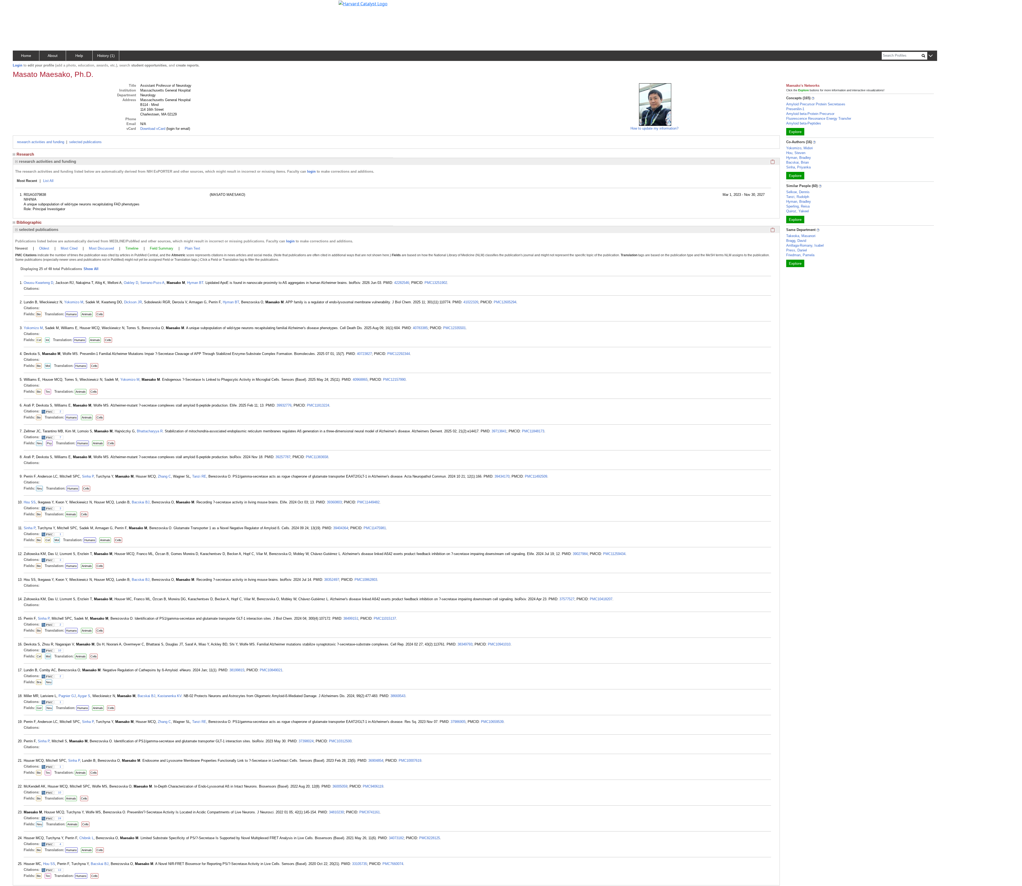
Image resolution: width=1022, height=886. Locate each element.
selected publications (85, 142)
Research (25, 154)
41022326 (470, 302)
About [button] (52, 55)
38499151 (350, 618)
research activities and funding (40, 142)
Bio (39, 314)
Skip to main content (22, 6)
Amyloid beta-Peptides (803, 123)
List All (48, 181)
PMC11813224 (318, 405)
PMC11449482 (368, 502)
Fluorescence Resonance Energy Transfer (818, 119)
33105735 (359, 864)
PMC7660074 (392, 864)
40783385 (420, 328)
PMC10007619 (410, 761)
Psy (49, 443)
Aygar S (84, 696)
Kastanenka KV (170, 696)
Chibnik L (86, 838)
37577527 (566, 599)
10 (59, 650)
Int (47, 340)
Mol (48, 365)
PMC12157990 (394, 380)
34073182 (396, 838)
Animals (87, 314)
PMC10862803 (366, 580)
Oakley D (131, 283)
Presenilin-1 (795, 109)
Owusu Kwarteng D (38, 283)
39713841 (499, 431)
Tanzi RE (199, 476)
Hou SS (30, 502)
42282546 (401, 283)
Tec (48, 391)
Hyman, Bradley (798, 158)
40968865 (360, 380)
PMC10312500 (340, 741)
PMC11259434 (614, 554)
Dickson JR (133, 302)
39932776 (284, 405)
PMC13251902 (436, 283)
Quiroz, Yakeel (797, 211)
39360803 (334, 502)
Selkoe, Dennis (798, 192)
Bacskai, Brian (797, 162)
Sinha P (88, 476)
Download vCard (152, 129)
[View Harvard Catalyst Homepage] (363, 3)
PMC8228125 (429, 838)
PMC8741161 (369, 812)
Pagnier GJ (67, 696)
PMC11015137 (385, 618)
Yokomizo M (73, 302)
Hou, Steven (795, 153)
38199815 (236, 670)
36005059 (339, 786)
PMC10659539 (492, 722)
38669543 (397, 696)
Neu (39, 443)
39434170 (501, 476)
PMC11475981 (375, 528)
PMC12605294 (505, 302)
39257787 (282, 457)
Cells (100, 314)
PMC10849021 (271, 670)
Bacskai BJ (141, 502)
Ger (39, 708)
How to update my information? (654, 128)
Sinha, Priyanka (798, 167)
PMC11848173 (533, 431)
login (311, 171)
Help (79, 55)
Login (17, 65)
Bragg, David (796, 241)
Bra (39, 682)
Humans (71, 314)
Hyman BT (195, 283)
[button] (930, 56)
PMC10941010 (499, 644)
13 (59, 869)
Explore (795, 132)
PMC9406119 (373, 786)
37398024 (306, 741)
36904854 (375, 761)
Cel (39, 340)
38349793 (465, 644)
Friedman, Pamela (800, 255)
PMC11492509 (536, 476)
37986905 (458, 722)
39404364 (340, 528)
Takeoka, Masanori (800, 236)
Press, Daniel (796, 250)
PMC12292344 (398, 354)
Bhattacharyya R (150, 431)
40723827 (364, 354)
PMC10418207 (601, 599)
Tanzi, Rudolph (797, 197)
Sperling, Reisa (798, 206)
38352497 (331, 580)
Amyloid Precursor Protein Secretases (815, 104)
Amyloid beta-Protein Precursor (810, 114)
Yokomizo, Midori (799, 148)
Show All (91, 269)
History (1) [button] (106, 55)
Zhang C (164, 476)
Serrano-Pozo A (152, 283)
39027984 (580, 554)
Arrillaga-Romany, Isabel (805, 245)
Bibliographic (29, 222)
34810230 (336, 812)
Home (26, 55)
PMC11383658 (317, 457)
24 (59, 818)
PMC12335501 (454, 328)
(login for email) (177, 129)
